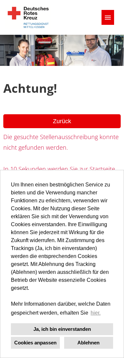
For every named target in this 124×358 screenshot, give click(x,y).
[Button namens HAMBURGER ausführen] (108, 17)
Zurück (62, 121)
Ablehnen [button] (88, 342)
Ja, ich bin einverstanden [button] (62, 329)
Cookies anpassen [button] (35, 342)
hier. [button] (96, 313)
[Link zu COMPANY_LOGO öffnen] (28, 17)
